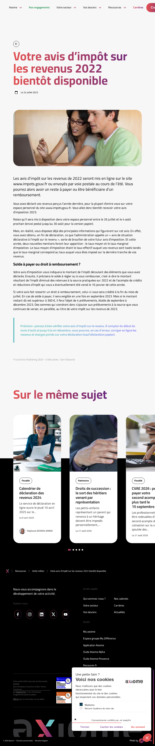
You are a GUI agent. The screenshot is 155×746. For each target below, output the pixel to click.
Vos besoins (90, 612)
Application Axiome (93, 645)
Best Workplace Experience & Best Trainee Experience (29, 688)
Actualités (119, 612)
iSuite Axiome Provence (96, 659)
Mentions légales (41, 741)
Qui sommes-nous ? (94, 599)
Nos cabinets (121, 599)
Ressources (20, 571)
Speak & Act (21, 692)
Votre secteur (90, 606)
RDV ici (16, 699)
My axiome (89, 632)
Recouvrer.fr (90, 665)
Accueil (7, 571)
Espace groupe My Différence (99, 639)
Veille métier (38, 571)
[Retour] (16, 44)
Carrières (119, 606)
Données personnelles (24, 741)
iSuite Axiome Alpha (94, 652)
